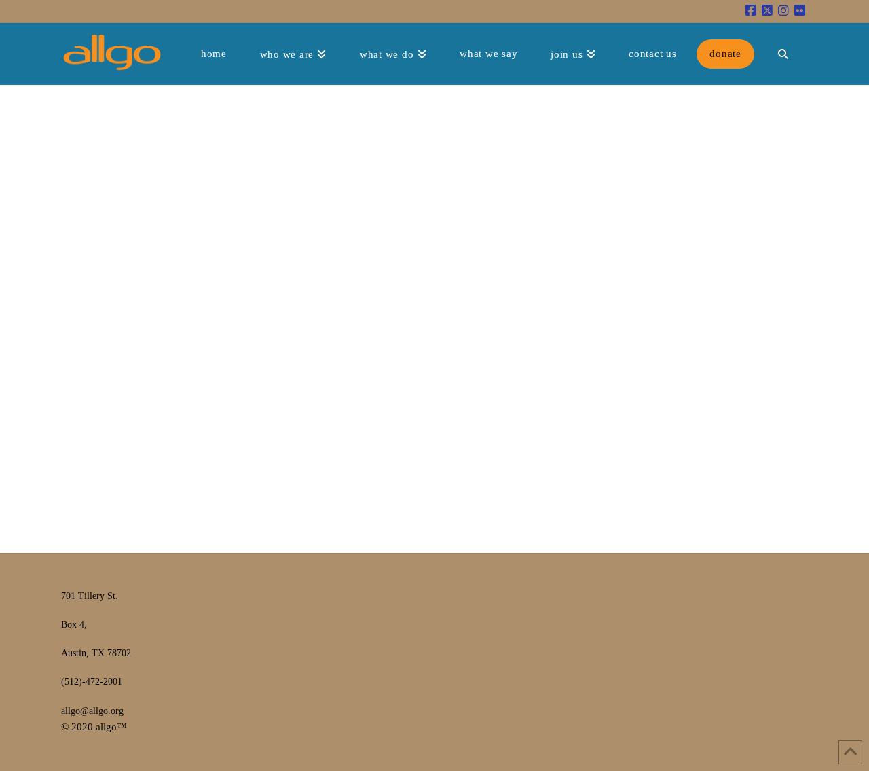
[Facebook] (751, 11)
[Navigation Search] (783, 53)
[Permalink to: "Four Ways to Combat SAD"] (149, 259)
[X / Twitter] (767, 11)
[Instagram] (783, 11)
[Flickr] (800, 11)
